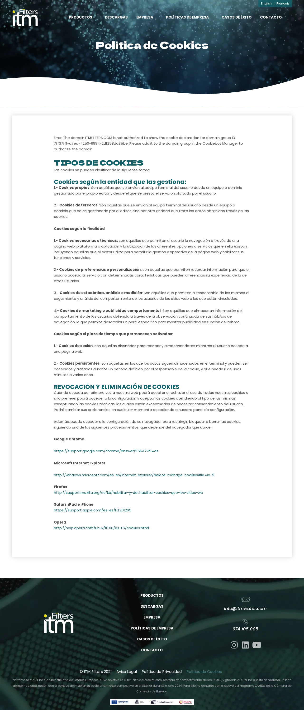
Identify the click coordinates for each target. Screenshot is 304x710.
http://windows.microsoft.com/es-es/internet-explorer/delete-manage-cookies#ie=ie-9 (134, 474)
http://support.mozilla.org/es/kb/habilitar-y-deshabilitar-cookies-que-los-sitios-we (128, 492)
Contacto (271, 17)
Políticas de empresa (187, 17)
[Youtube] (256, 645)
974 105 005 (245, 629)
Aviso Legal (126, 671)
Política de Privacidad (162, 671)
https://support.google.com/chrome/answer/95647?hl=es (106, 450)
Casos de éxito (237, 17)
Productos (80, 17)
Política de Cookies (204, 671)
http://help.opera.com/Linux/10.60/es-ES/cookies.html (101, 527)
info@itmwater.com (245, 608)
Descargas (116, 17)
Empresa (144, 17)
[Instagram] (234, 645)
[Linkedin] (245, 645)
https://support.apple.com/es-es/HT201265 (92, 510)
